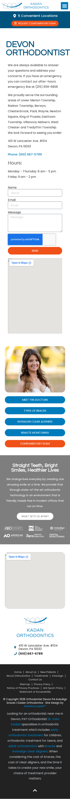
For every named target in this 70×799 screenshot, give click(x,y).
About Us (31, 672)
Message (14, 212)
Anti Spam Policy (53, 688)
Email (12, 199)
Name (12, 187)
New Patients (48, 672)
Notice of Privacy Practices (23, 688)
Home (18, 672)
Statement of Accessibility (35, 691)
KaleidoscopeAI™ (35, 706)
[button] (64, 5)
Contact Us (35, 679)
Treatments (41, 675)
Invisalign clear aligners (30, 751)
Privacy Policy (42, 684)
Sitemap (25, 684)
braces (50, 746)
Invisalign (57, 675)
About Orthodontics (18, 675)
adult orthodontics (22, 746)
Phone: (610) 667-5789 (25, 154)
